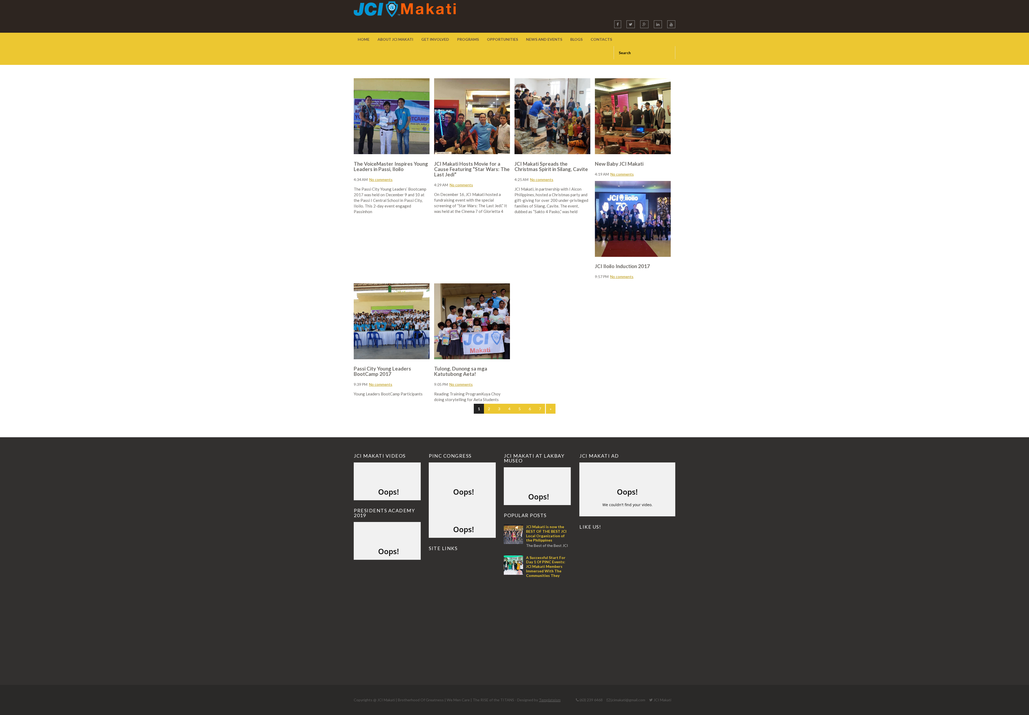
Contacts (601, 39)
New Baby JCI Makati (619, 164)
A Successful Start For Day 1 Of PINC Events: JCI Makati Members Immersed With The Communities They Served (534, 568)
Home (364, 39)
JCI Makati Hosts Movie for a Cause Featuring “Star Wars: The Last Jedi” (472, 169)
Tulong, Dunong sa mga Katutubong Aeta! (460, 371)
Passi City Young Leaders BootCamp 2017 (382, 371)
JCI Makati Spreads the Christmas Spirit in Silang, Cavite (551, 166)
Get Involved (435, 39)
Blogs (576, 39)
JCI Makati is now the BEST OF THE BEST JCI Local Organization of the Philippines (546, 533)
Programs (468, 39)
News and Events (544, 39)
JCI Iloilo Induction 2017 (622, 266)
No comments (381, 179)
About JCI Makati (395, 39)
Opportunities (502, 39)
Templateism (550, 700)
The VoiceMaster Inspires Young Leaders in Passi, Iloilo (391, 166)
